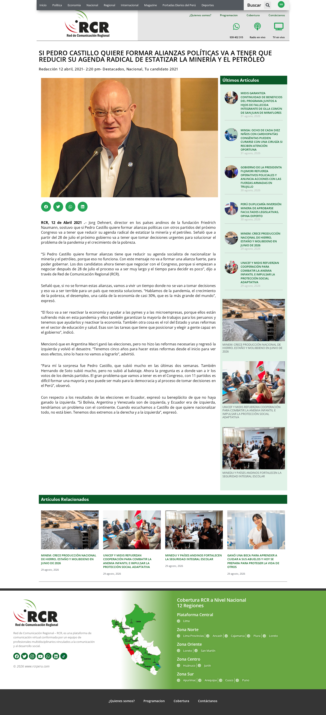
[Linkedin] (56, 656)
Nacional (92, 5)
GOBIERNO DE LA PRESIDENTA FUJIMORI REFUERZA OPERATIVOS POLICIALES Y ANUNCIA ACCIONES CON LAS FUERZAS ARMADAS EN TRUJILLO (261, 177)
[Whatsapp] (48, 656)
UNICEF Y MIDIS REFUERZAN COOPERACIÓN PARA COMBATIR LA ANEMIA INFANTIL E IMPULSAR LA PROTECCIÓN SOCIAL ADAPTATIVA (260, 272)
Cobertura (253, 15)
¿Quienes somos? (200, 15)
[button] (267, 5)
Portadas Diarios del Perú (179, 5)
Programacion (229, 15)
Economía (74, 5)
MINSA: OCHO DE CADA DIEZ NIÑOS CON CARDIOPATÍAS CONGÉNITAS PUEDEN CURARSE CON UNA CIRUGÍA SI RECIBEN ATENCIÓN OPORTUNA (262, 140)
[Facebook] (16, 656)
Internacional (129, 5)
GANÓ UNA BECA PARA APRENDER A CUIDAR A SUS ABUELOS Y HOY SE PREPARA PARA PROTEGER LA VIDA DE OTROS (253, 561)
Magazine (150, 5)
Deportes (208, 5)
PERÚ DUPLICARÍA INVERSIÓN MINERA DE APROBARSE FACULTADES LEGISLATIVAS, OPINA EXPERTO (261, 210)
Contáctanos (277, 15)
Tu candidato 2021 (162, 69)
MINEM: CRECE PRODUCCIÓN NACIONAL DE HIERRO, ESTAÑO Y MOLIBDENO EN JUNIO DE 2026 (260, 239)
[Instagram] (32, 656)
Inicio (43, 5)
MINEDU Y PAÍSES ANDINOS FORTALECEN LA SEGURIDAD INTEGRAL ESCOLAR (251, 474)
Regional (109, 5)
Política (57, 5)
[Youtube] (40, 656)
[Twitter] (24, 656)
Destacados (113, 69)
